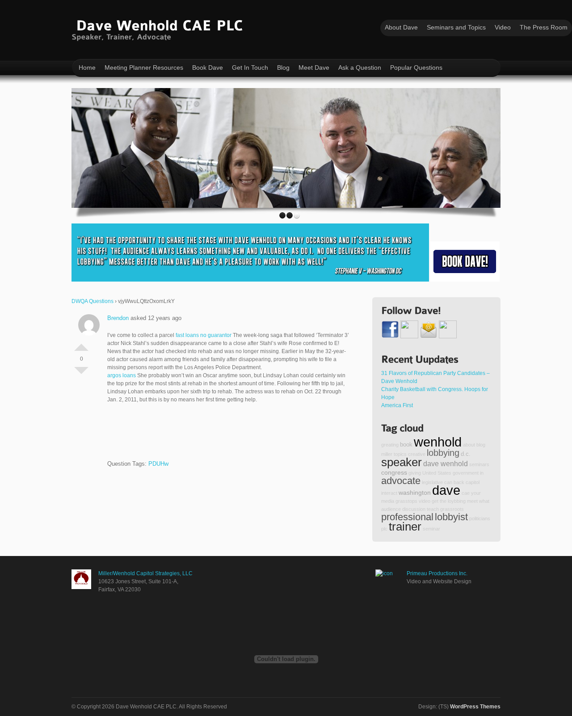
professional (407, 516)
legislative (432, 482)
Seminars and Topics (456, 27)
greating (390, 444)
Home (87, 67)
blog (480, 444)
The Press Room (544, 27)
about (469, 444)
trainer (405, 526)
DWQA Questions (93, 301)
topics (400, 454)
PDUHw (158, 463)
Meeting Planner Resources (144, 67)
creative (416, 454)
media (387, 501)
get (435, 501)
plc (384, 528)
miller (386, 454)
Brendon (118, 318)
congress (394, 472)
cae (466, 493)
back (459, 482)
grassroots (452, 509)
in (482, 473)
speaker (401, 462)
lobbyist (451, 516)
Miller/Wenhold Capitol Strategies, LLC (145, 573)
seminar (431, 528)
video (424, 501)
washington (415, 492)
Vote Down (81, 374)
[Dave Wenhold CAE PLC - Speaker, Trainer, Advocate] (159, 28)
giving (414, 473)
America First (397, 405)
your (476, 493)
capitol (472, 482)
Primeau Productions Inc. (437, 573)
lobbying (443, 453)
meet (472, 501)
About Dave (401, 27)
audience (391, 509)
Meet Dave (314, 67)
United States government (450, 473)
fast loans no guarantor (203, 335)
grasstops (406, 501)
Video (503, 27)
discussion (413, 509)
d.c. (466, 454)
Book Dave (207, 67)
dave (446, 490)
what (484, 501)
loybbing (457, 501)
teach (433, 509)
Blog (283, 67)
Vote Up (81, 344)
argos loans (121, 375)
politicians (479, 518)
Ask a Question (359, 67)
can (448, 482)
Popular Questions (416, 67)
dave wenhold (445, 463)
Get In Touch (250, 67)
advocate (401, 480)
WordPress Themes (475, 706)
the (443, 501)
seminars (479, 464)
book (406, 445)
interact (389, 493)
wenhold (438, 441)
